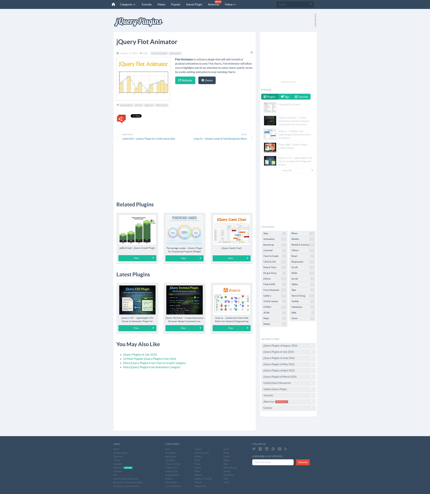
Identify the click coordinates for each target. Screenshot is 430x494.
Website (186, 80)
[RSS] (285, 449)
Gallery (274, 295)
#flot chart (161, 105)
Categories (126, 4)
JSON (274, 312)
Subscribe (303, 462)
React (302, 256)
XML (302, 312)
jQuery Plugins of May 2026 (278, 364)
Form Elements (274, 290)
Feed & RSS (274, 284)
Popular (175, 4)
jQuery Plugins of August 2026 (280, 345)
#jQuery (149, 105)
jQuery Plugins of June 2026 (279, 358)
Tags (286, 96)
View (136, 258)
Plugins (270, 96)
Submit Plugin (194, 4)
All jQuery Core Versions (126, 486)
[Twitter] (254, 449)
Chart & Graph (159, 53)
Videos (161, 4)
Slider (302, 273)
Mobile (302, 239)
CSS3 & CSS (274, 261)
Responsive (302, 261)
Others (302, 250)
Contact (267, 407)
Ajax (274, 233)
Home (116, 449)
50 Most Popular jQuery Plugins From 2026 (149, 358)
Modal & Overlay (302, 244)
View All (287, 170)
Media (274, 324)
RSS (115, 475)
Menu (302, 233)
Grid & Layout (274, 301)
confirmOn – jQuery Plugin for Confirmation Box (148, 138)
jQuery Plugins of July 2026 (140, 354)
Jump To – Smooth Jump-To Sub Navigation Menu (220, 138)
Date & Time (274, 267)
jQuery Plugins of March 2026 (280, 376)
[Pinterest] (273, 449)
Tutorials (146, 4)
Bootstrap (274, 244)
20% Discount (281, 402)
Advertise (214, 3)
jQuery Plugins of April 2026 (279, 370)
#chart (138, 105)
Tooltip (302, 301)
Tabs (302, 290)
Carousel (274, 250)
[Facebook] (260, 449)
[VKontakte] (279, 449)
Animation (175, 53)
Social (302, 278)
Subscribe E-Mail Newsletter (128, 482)
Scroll (302, 267)
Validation (302, 307)
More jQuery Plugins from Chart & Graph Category (154, 362)
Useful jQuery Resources (277, 382)
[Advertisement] (184, 170)
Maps (274, 318)
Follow (229, 4)
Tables (302, 284)
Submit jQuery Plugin (275, 389)
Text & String (302, 295)
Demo (208, 80)
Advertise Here (288, 82)
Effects (274, 278)
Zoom (302, 318)
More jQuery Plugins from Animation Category (152, 367)
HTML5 (274, 307)
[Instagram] (266, 449)
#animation (126, 105)
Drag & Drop (274, 273)
